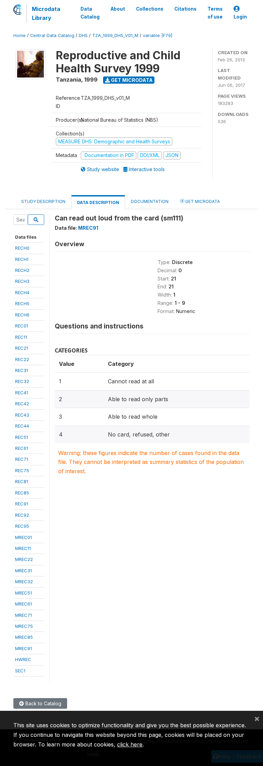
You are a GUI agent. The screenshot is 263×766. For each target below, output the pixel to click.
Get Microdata (131, 80)
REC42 (22, 403)
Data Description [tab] (98, 202)
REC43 (22, 415)
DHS (83, 35)
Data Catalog (90, 12)
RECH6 (22, 315)
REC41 (21, 392)
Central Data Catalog (52, 35)
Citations (185, 9)
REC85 (22, 492)
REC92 (22, 515)
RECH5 (22, 303)
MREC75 (24, 626)
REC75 (22, 470)
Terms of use (215, 12)
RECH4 (22, 292)
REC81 (21, 481)
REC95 (22, 526)
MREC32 (24, 581)
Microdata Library (46, 13)
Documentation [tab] (149, 201)
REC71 (21, 459)
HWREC (23, 659)
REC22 (22, 359)
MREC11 (23, 548)
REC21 (21, 348)
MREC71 (23, 615)
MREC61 (23, 604)
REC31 (21, 370)
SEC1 (20, 670)
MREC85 (24, 637)
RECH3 (22, 281)
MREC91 (23, 648)
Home (19, 35)
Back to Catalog (42, 703)
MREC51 (23, 593)
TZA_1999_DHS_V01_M (115, 35)
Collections (149, 9)
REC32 (22, 381)
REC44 (22, 426)
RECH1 (21, 259)
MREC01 (23, 537)
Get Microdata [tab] (202, 201)
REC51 (21, 437)
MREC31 (23, 570)
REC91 (21, 503)
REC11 (21, 337)
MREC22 (24, 559)
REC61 (21, 448)
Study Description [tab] (43, 201)
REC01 (21, 325)
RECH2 (22, 270)
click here (129, 744)
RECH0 (22, 248)
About (118, 9)
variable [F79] (157, 35)
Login (240, 17)
